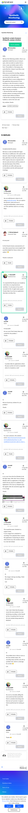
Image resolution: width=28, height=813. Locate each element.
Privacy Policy (5, 801)
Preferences (14, 810)
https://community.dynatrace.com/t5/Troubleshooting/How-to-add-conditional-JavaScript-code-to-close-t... (14, 440)
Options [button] (26, 32)
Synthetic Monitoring (7, 32)
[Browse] (6, 8)
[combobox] (14, 22)
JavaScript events (11, 200)
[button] (8, 806)
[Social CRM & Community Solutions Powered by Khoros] (23, 767)
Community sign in (21, 8)
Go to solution (15, 45)
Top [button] (2, 767)
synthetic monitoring (13, 106)
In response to (14, 195)
